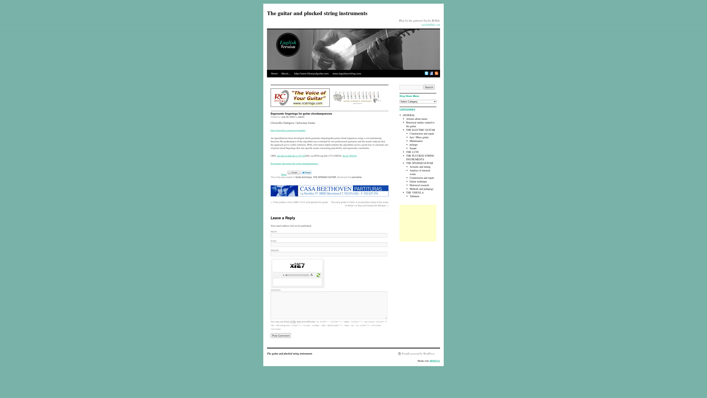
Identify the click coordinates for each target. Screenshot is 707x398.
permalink (357, 177)
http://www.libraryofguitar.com (311, 73)
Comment (275, 289)
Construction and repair (422, 133)
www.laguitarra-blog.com (347, 73)
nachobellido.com (431, 24)
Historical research (419, 185)
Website (275, 250)
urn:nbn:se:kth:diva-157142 (291, 155)
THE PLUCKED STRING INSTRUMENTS (420, 157)
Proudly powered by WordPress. (418, 353)
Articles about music (417, 119)
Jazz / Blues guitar (419, 137)
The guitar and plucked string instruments (317, 13)
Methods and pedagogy (422, 189)
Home (274, 73)
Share (284, 174)
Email (273, 240)
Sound (413, 148)
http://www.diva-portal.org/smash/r (288, 130)
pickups (414, 144)
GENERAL (409, 115)
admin (301, 116)
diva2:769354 (350, 155)
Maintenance (416, 141)
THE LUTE (412, 152)
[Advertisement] (418, 223)
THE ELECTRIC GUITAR (420, 130)
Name (274, 231)
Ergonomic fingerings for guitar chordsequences (294, 163)
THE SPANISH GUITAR (324, 177)
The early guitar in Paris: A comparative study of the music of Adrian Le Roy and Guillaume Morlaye (359, 203)
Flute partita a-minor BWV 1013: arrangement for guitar (299, 202)
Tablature (414, 196)
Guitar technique (303, 177)
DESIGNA (435, 360)
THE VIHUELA (415, 192)
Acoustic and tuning (420, 166)
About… (286, 73)
